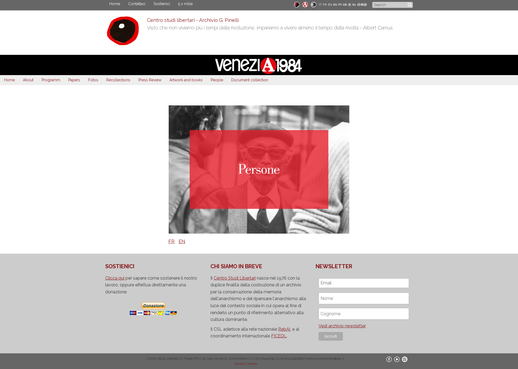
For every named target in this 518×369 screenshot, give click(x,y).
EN (330, 4)
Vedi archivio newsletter (342, 325)
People (217, 80)
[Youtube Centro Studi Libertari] (396, 359)
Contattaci (136, 4)
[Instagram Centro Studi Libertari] (404, 359)
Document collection (249, 80)
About (28, 80)
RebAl (284, 329)
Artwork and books (186, 80)
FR (325, 4)
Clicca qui (114, 278)
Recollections (118, 80)
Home (114, 4)
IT (320, 4)
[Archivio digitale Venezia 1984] (305, 4)
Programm (51, 80)
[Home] (126, 32)
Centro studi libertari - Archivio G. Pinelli (193, 20)
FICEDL (279, 335)
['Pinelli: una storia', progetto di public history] (296, 4)
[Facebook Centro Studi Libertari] (389, 359)
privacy (240, 363)
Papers (74, 80)
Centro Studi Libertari (235, 278)
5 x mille (185, 4)
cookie (252, 363)
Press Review (149, 80)
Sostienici (162, 4)
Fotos (93, 80)
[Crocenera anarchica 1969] (313, 4)
